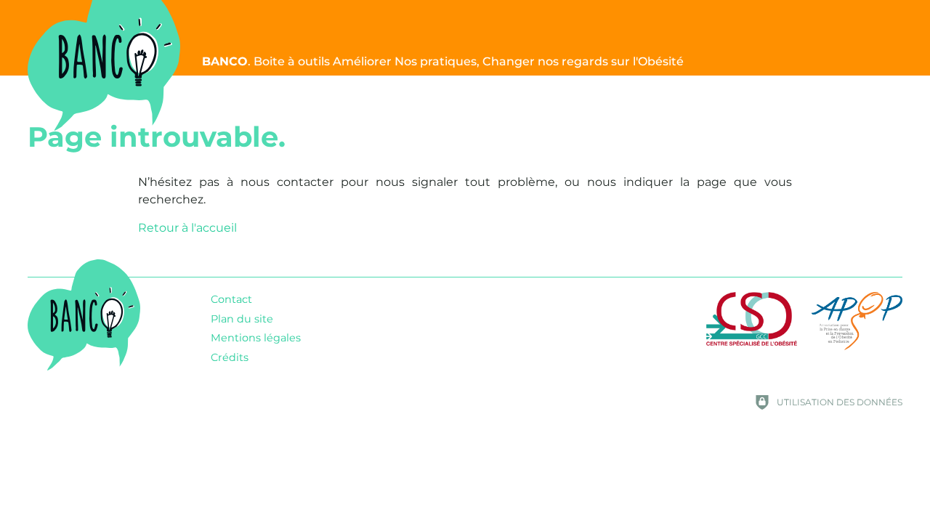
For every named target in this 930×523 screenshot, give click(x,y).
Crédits (229, 357)
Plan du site (242, 318)
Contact (231, 299)
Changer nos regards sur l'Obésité (443, 61)
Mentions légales (256, 337)
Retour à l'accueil (187, 228)
